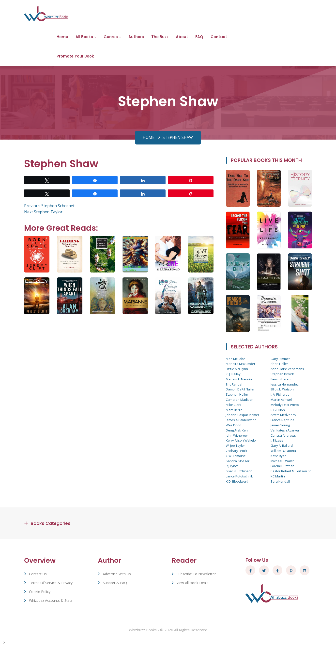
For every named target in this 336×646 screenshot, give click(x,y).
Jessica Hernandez (285, 384)
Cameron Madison (239, 399)
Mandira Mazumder (240, 363)
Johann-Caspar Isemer (242, 415)
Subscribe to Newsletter (196, 574)
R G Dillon (278, 410)
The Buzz (159, 36)
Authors (136, 36)
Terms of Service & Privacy (51, 582)
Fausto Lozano (281, 379)
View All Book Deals (192, 582)
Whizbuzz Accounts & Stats (51, 600)
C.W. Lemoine (236, 456)
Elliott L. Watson (282, 389)
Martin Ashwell (281, 399)
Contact (219, 36)
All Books (84, 36)
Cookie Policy (39, 591)
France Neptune (282, 420)
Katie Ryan (279, 456)
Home (62, 36)
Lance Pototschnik (239, 476)
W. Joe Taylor (235, 445)
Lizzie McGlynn (237, 369)
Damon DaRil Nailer (240, 389)
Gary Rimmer (280, 359)
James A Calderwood (241, 420)
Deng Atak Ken (237, 430)
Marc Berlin (234, 410)
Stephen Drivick (282, 374)
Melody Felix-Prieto (285, 404)
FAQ (199, 36)
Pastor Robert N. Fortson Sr (291, 471)
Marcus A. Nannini (239, 379)
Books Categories (50, 523)
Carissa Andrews (283, 435)
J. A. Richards (280, 394)
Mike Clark (233, 404)
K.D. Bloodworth (237, 481)
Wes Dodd (233, 425)
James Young (280, 425)
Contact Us (38, 574)
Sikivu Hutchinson (239, 471)
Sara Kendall (280, 481)
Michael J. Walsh (282, 461)
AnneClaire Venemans (287, 369)
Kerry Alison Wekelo (241, 440)
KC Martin (278, 476)
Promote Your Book (75, 56)
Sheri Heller (279, 363)
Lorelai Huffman (282, 466)
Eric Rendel (234, 384)
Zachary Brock (236, 450)
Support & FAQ (115, 582)
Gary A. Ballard (282, 445)
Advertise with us (117, 574)
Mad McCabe (235, 359)
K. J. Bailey (233, 374)
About (182, 36)
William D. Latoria (283, 450)
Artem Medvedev (283, 415)
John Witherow (236, 435)
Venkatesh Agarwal (285, 430)
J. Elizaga (277, 440)
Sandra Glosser (237, 461)
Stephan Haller (237, 394)
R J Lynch (232, 466)
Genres (111, 36)
